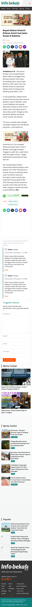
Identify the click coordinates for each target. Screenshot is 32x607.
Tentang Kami (20, 584)
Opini (9, 586)
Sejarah (21, 9)
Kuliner (27, 9)
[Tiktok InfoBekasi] (5, 579)
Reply (6, 270)
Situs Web (6, 351)
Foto (9, 591)
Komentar (6, 314)
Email (5, 344)
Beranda (3, 584)
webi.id (25, 605)
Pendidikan (11, 588)
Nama (5, 336)
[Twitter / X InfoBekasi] (11, 579)
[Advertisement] (16, 225)
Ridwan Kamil (12, 204)
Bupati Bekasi (12, 201)
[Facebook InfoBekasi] (8, 579)
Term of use (19, 591)
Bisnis (8, 9)
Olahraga (15, 9)
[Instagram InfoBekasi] (2, 579)
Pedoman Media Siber (22, 593)
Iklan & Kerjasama (21, 586)
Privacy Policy (20, 588)
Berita (3, 9)
